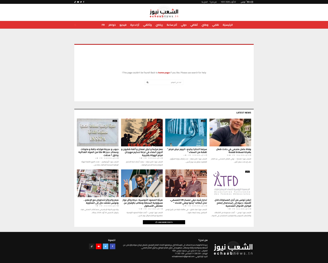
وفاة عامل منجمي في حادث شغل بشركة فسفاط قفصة (233, 150)
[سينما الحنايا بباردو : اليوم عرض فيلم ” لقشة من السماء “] (186, 132)
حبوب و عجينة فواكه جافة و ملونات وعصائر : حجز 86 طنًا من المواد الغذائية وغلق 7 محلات (98, 152)
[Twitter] (105, 246)
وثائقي (147, 24)
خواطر (112, 24)
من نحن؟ (213, 2)
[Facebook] (112, 246)
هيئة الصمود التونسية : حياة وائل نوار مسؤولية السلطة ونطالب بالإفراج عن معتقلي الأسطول (143, 203)
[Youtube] (98, 246)
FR (103, 24)
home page (164, 72)
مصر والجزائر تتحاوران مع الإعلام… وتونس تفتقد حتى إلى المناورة (101, 201)
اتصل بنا (205, 2)
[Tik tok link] (75, 2)
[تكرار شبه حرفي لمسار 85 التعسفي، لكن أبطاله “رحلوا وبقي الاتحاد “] (186, 183)
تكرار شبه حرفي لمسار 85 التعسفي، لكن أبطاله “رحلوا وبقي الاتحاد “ (188, 201)
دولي (184, 24)
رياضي (159, 24)
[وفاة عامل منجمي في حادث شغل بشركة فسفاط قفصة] (230, 132)
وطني (205, 24)
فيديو (123, 24)
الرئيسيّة (228, 24)
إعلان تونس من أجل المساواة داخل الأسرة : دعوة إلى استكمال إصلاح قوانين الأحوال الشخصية (233, 203)
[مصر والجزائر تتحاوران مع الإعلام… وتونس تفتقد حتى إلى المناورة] (98, 183)
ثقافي (194, 24)
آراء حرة (134, 24)
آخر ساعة (172, 24)
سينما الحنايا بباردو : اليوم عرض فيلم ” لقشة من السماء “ (187, 150)
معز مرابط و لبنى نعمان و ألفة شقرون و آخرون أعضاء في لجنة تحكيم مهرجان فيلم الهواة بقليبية (142, 152)
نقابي (215, 24)
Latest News (243, 112)
